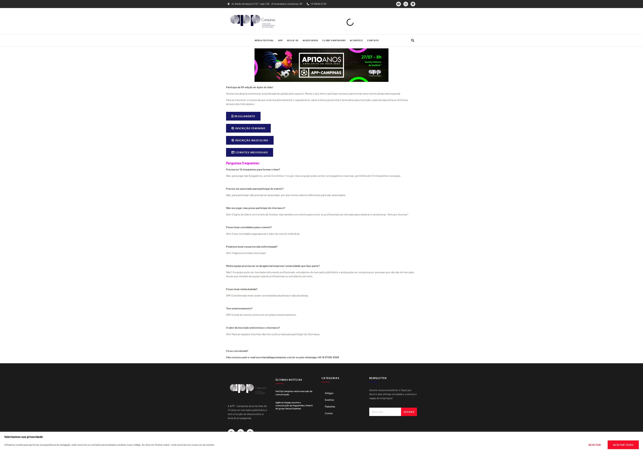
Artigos (329, 393)
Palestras (330, 406)
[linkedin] (413, 4)
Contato (374, 40)
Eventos (329, 400)
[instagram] (405, 4)
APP (278, 40)
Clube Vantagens (332, 40)
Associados (308, 40)
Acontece (354, 40)
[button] (412, 40)
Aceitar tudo (623, 445)
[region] (321, 442)
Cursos (329, 413)
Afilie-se (291, 40)
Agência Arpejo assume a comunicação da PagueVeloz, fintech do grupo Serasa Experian (294, 405)
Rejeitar (595, 445)
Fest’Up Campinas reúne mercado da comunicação (293, 392)
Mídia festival (262, 40)
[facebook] (398, 4)
